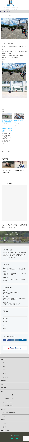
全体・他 (5, 377)
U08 (8, 11)
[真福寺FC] (10, 2)
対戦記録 (3, 380)
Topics (6, 318)
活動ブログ (4, 359)
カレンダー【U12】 (8, 395)
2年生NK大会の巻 (19, 170)
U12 (6, 328)
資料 (4, 427)
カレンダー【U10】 (8, 398)
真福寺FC (16, 435)
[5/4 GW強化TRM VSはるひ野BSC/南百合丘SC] (8, 136)
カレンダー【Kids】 (8, 405)
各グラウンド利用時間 (9, 412)
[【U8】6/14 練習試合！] (19, 116)
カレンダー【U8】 (8, 402)
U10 (6, 325)
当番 (4, 423)
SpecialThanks (5, 430)
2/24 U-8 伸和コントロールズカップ (8, 171)
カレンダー (4, 391)
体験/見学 (3, 387)
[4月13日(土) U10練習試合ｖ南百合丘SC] (7, 116)
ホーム (2, 11)
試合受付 (3, 384)
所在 (4, 416)
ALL (6, 315)
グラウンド (4, 409)
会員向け (3, 419)
